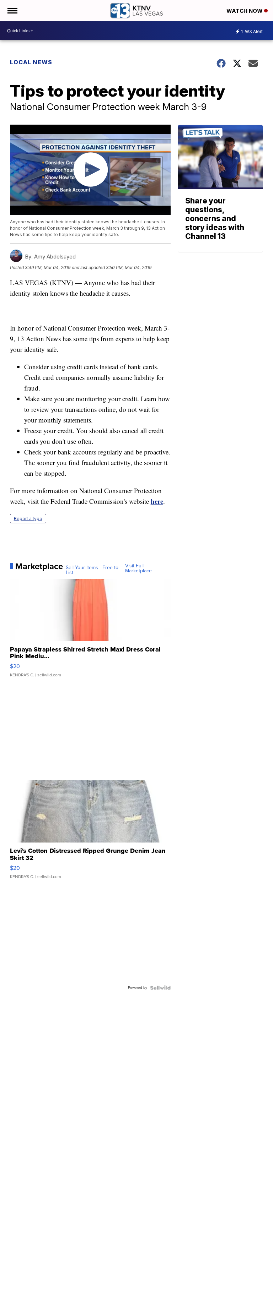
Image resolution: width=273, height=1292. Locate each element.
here (157, 501)
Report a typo (28, 518)
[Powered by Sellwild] (160, 987)
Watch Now (245, 10)
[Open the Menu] (11, 10)
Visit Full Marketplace (138, 568)
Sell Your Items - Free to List (92, 570)
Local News (31, 62)
